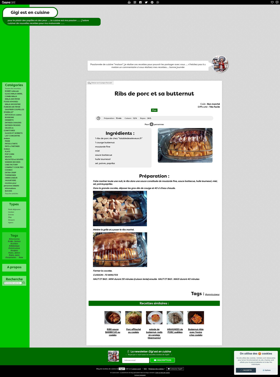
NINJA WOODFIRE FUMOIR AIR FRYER (12, 105)
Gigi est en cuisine (30, 12)
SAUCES (8, 157)
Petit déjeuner (14, 209)
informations (10, 188)
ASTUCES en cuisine (13, 115)
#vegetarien (10, 257)
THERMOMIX (10, 175)
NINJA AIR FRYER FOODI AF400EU (12, 100)
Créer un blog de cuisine (162, 372)
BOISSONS (9, 117)
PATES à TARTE (11, 143)
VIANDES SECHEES (12, 162)
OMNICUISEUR (11, 178)
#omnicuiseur (14, 248)
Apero (10, 222)
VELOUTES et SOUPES (14, 159)
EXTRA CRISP (10, 172)
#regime (14, 250)
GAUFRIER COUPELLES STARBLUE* (14, 110)
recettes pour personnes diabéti (11, 184)
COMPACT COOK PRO (14, 167)
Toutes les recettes (13, 88)
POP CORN (9, 154)
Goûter (11, 212)
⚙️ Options (267, 370)
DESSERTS (9, 120)
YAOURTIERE (10, 180)
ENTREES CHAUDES (13, 122)
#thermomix (14, 239)
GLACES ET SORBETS (13, 133)
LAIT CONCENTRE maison (12, 137)
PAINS (7, 141)
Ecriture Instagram (140, 375)
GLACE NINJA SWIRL (14, 94)
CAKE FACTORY (11, 164)
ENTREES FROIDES (12, 125)
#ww (21, 257)
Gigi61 (122, 369)
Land (136, 369)
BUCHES (8, 191)
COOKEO (8, 170)
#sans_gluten (14, 252)
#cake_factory (14, 241)
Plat (10, 217)
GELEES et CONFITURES (9, 129)
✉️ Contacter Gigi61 (175, 369)
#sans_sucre (14, 255)
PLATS (7, 151)
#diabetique (14, 246)
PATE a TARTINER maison (12, 147)
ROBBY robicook (12, 91)
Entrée (11, 215)
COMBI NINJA (11, 96)
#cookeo (14, 243)
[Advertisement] (140, 43)
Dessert (11, 220)
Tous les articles (11, 193)
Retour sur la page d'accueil (101, 83)
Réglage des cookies (156, 369)
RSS (145, 369)
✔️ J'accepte (246, 370)
